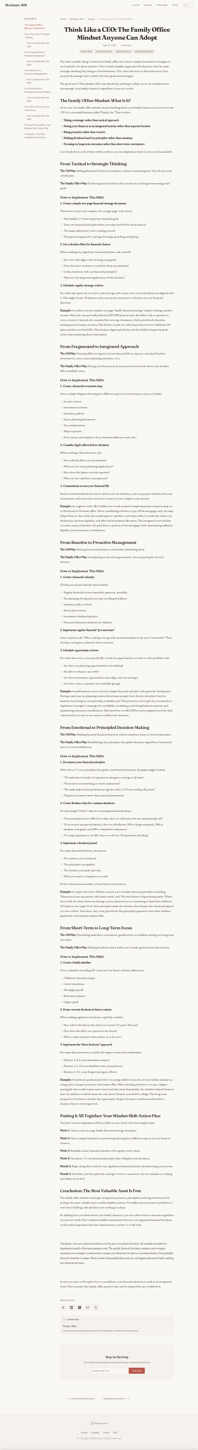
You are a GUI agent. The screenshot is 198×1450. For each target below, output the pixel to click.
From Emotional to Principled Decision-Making (37, 90)
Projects (148, 5)
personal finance (123, 51)
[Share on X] (63, 1307)
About (175, 5)
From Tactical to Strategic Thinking (37, 36)
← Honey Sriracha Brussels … (82, 1398)
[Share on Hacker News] (79, 1307)
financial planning (104, 51)
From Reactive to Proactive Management (35, 72)
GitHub (84, 1432)
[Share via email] (88, 1307)
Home (63, 19)
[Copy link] (96, 1307)
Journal (135, 5)
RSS (115, 1432)
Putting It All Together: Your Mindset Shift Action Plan (37, 127)
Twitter (106, 1432)
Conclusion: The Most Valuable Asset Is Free (35, 136)
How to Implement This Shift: (38, 45)
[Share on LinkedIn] (71, 1307)
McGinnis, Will (16, 5)
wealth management (144, 51)
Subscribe (136, 1371)
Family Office (70, 1326)
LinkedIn (95, 1432)
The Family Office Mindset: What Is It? (34, 27)
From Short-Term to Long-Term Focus (37, 108)
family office (86, 51)
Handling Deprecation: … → (116, 1398)
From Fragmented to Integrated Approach (34, 54)
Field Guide (162, 5)
